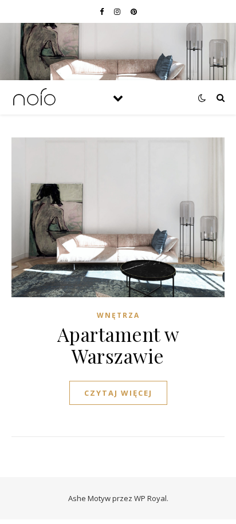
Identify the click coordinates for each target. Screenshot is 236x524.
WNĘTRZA (118, 315)
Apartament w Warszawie (118, 344)
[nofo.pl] (34, 97)
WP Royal (150, 498)
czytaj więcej (118, 393)
